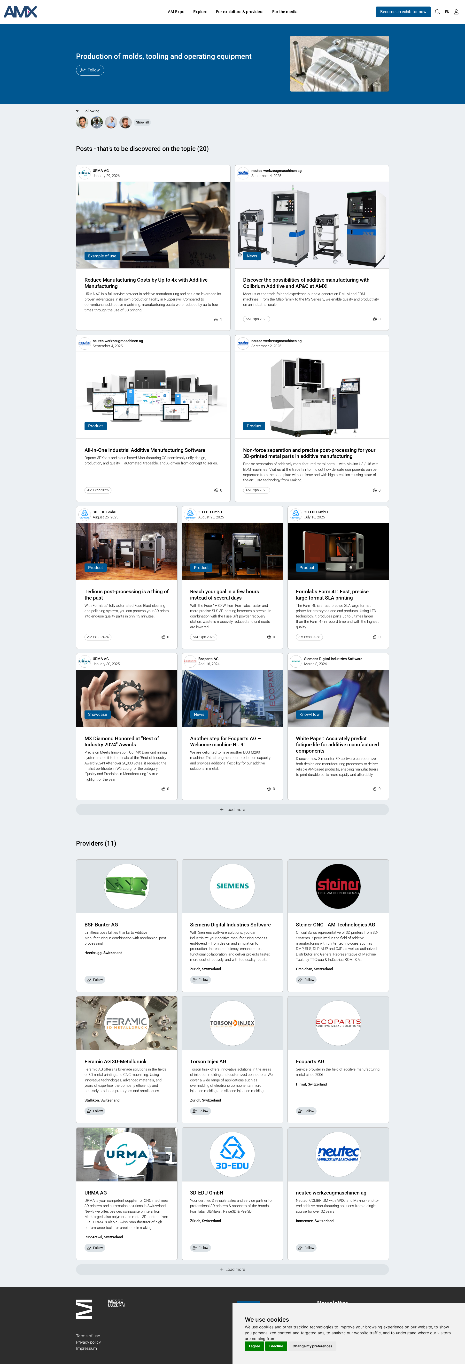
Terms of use (88, 1335)
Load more (235, 809)
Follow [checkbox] (98, 980)
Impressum (86, 1348)
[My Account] (456, 12)
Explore (200, 11)
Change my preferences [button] (312, 1346)
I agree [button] (254, 1346)
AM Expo (176, 11)
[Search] (437, 12)
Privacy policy (88, 1342)
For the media (284, 11)
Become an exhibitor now (403, 11)
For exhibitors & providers (240, 11)
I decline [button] (276, 1346)
